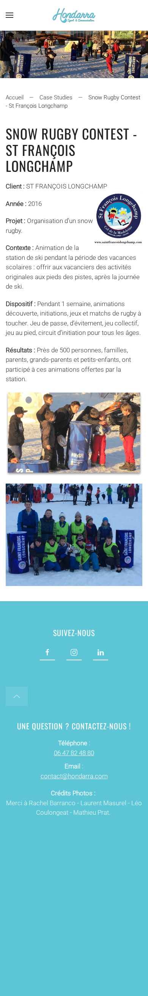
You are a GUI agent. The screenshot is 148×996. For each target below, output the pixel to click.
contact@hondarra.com (74, 776)
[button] (9, 15)
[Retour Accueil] (74, 15)
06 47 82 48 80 (74, 753)
